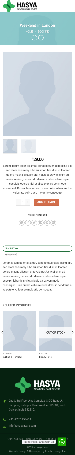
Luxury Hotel (45, 356)
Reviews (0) (11, 254)
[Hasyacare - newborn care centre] (23, 6)
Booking (44, 31)
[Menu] (70, 6)
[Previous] (8, 93)
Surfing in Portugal (12, 356)
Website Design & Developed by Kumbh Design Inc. (37, 451)
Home (29, 31)
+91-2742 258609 (20, 419)
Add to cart (46, 202)
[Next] (66, 93)
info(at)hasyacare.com (22, 425)
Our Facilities (15, 439)
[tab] (37, 249)
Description (11, 248)
